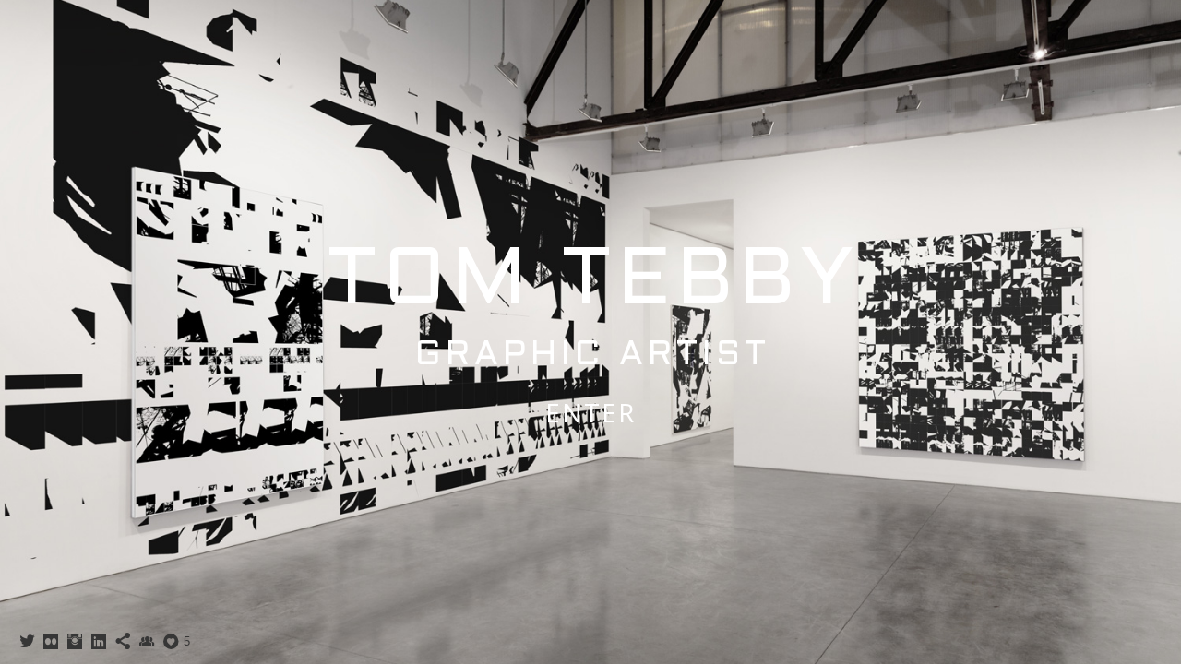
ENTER (590, 412)
